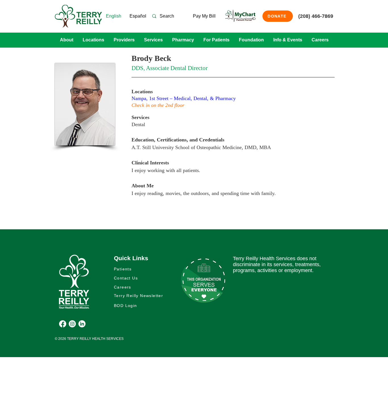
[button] (66, 40)
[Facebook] (62, 323)
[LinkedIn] (81, 323)
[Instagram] (72, 323)
